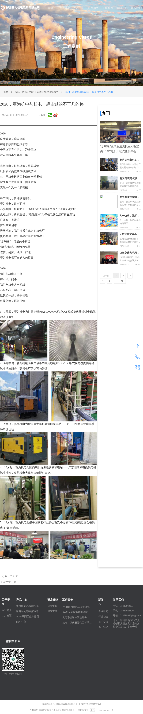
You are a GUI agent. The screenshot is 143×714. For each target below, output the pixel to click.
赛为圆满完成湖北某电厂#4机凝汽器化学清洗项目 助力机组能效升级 (130, 179)
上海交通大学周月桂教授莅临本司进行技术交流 (129, 253)
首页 (5, 92)
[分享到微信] (50, 115)
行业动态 (103, 616)
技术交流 (103, 621)
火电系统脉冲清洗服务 (74, 617)
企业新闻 (103, 611)
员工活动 (103, 627)
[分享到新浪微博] (55, 115)
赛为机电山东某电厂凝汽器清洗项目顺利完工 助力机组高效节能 (130, 160)
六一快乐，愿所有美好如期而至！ (129, 216)
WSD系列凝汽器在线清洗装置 (78, 607)
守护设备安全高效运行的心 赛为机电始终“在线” (130, 234)
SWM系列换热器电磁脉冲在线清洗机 (78, 612)
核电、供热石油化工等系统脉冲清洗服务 (37, 92)
